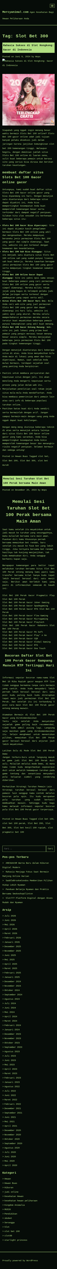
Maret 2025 (10, 968)
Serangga (9, 1222)
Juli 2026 (10, 916)
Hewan (7, 1179)
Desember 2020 (12, 1130)
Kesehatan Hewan (13, 1196)
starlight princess (15, 1240)
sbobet (8, 1218)
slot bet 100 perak (13, 823)
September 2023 (13, 1047)
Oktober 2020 (12, 1139)
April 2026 (10, 929)
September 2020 (13, 1143)
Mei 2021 (9, 1121)
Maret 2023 (10, 1073)
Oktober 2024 (12, 990)
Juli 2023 (10, 1056)
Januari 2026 (12, 942)
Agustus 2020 (12, 1148)
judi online (11, 1192)
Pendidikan (10, 1214)
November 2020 (12, 1134)
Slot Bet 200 (10, 460)
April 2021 (10, 1126)
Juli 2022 (10, 1091)
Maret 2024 (10, 1021)
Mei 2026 (9, 924)
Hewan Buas (21, 456)
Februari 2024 (12, 1025)
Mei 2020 (9, 1161)
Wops (37, 56)
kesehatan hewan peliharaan (20, 1200)
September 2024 (13, 994)
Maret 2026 (10, 933)
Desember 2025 (12, 946)
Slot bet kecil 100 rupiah (29, 827)
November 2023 (12, 1038)
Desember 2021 (12, 1108)
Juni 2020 (10, 1156)
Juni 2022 (10, 1095)
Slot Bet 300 (27, 460)
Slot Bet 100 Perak (14, 595)
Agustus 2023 (12, 1051)
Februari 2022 (12, 1104)
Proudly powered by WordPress (20, 1260)
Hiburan (8, 1187)
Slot (7, 1227)
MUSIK (7, 1209)
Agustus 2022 (12, 1086)
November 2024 (12, 986)
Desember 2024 (12, 981)
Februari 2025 (12, 973)
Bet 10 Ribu (9, 681)
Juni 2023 (10, 1060)
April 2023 (10, 1069)
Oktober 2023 (12, 1043)
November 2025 (12, 951)
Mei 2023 (9, 1064)
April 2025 (10, 964)
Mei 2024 (9, 1012)
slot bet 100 (45, 819)
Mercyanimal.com (15, 12)
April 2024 (10, 1016)
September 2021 (13, 1113)
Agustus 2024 (12, 999)
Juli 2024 (10, 1003)
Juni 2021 (10, 1117)
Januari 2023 (12, 1082)
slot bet (43, 456)
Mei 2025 (9, 959)
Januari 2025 (12, 977)
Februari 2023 (12, 1078)
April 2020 (10, 1165)
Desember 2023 (12, 1034)
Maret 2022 (10, 1099)
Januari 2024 (12, 1029)
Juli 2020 (10, 1152)
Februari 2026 (12, 938)
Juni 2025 (10, 955)
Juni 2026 (10, 920)
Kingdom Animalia (14, 1205)
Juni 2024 (10, 1008)
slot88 (8, 1235)
